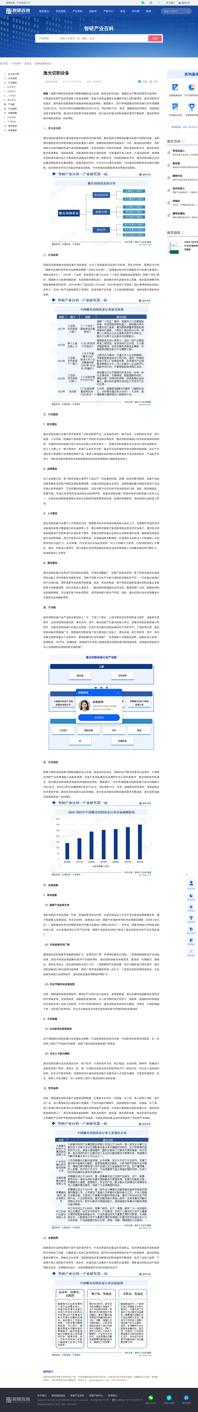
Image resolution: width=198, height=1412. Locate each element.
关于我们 (170, 2)
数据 (148, 11)
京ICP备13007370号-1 (100, 1400)
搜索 (155, 38)
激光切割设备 (51, 81)
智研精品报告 (58, 1395)
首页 (5, 63)
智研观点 (44, 11)
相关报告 (174, 233)
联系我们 (112, 1395)
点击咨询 (99, 717)
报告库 (93, 11)
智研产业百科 (77, 1395)
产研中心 (108, 11)
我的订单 (185, 2)
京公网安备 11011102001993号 (129, 1400)
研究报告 (61, 11)
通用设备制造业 (43, 63)
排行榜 (135, 11)
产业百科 (77, 11)
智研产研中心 (96, 1395)
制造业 (28, 63)
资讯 (122, 11)
